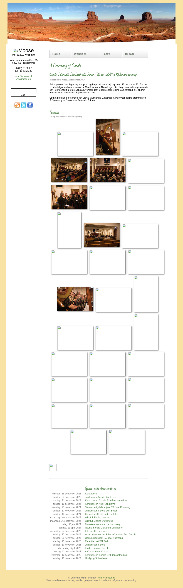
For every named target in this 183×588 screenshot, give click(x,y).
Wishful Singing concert (97, 517)
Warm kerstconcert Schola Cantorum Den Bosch (110, 534)
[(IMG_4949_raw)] (69, 247)
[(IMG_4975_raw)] (114, 311)
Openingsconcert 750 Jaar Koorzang (104, 538)
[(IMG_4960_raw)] (69, 273)
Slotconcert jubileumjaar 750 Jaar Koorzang (107, 507)
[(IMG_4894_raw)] (75, 155)
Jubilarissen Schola (95, 544)
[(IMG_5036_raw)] (108, 427)
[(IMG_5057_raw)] (127, 453)
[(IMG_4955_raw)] (102, 247)
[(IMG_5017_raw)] (69, 401)
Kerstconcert (91, 493)
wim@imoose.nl (23, 76)
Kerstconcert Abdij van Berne (100, 504)
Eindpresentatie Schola (97, 548)
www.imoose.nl (23, 79)
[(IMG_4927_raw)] (146, 182)
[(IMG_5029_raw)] (146, 401)
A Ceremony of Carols (96, 551)
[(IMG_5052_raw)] (146, 427)
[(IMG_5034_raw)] (69, 427)
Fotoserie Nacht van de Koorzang (102, 524)
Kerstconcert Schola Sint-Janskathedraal (106, 500)
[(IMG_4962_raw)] (108, 273)
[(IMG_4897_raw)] (108, 155)
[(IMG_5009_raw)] (108, 375)
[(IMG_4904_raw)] (69, 182)
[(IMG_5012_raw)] (146, 375)
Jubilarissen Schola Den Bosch (101, 510)
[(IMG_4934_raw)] (69, 209)
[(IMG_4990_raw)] (146, 349)
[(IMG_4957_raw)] (140, 247)
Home (56, 54)
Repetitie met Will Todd (97, 541)
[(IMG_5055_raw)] (88, 453)
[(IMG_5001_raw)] (69, 375)
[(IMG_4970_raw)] (75, 311)
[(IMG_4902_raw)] (140, 155)
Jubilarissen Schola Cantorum (100, 497)
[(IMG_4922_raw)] (108, 182)
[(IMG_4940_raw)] (108, 209)
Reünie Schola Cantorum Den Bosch (104, 527)
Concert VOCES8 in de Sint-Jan (101, 514)
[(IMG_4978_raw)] (146, 311)
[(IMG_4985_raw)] (75, 349)
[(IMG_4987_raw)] (114, 349)
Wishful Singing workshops (99, 521)
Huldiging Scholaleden (96, 558)
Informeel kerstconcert (96, 531)
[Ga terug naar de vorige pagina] (53, 470)
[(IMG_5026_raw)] (108, 401)
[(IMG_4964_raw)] (146, 273)
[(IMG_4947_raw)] (146, 209)
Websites (80, 54)
